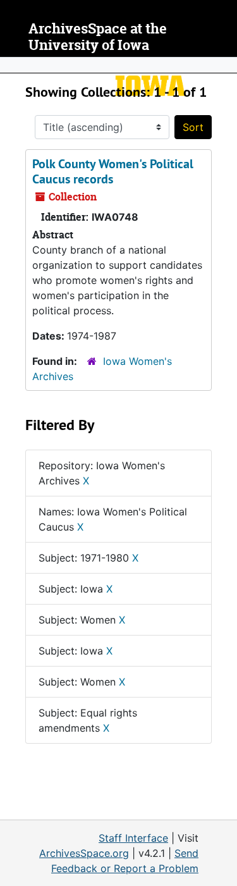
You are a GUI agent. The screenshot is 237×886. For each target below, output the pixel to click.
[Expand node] (224, 65)
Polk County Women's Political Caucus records (112, 171)
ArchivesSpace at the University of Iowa (97, 37)
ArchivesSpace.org (84, 853)
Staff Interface (133, 838)
